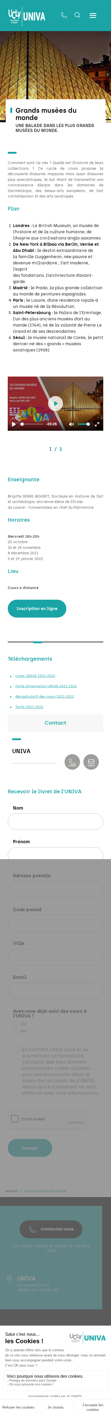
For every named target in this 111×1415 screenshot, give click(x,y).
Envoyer (30, 1148)
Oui (23, 1024)
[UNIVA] (27, 16)
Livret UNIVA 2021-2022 (35, 676)
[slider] (31, 424)
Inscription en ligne (37, 608)
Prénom (21, 842)
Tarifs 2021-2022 (29, 707)
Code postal (27, 909)
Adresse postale (32, 876)
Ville (19, 943)
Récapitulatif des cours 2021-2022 (44, 696)
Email (19, 977)
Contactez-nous (57, 1229)
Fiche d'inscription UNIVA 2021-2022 (46, 686)
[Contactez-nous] (63, 15)
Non (24, 1031)
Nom (18, 808)
